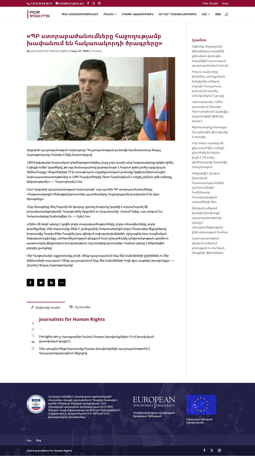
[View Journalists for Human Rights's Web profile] (32, 348)
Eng (218, 14)
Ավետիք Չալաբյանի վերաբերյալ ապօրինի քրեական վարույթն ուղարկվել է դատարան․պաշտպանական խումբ (210, 55)
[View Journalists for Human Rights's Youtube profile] (32, 342)
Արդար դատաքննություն (178, 14)
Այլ (204, 14)
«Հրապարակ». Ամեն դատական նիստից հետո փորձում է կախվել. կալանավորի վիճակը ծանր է (210, 111)
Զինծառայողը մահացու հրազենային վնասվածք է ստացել (210, 132)
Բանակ (108, 14)
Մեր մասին (210, 3)
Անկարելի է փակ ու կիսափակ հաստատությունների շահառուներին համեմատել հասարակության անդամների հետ (208, 187)
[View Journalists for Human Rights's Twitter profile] (32, 335)
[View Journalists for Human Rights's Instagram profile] (32, 329)
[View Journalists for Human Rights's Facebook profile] (32, 323)
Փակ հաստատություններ (80, 14)
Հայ (29, 440)
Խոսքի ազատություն (138, 14)
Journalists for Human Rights (49, 51)
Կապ (225, 3)
